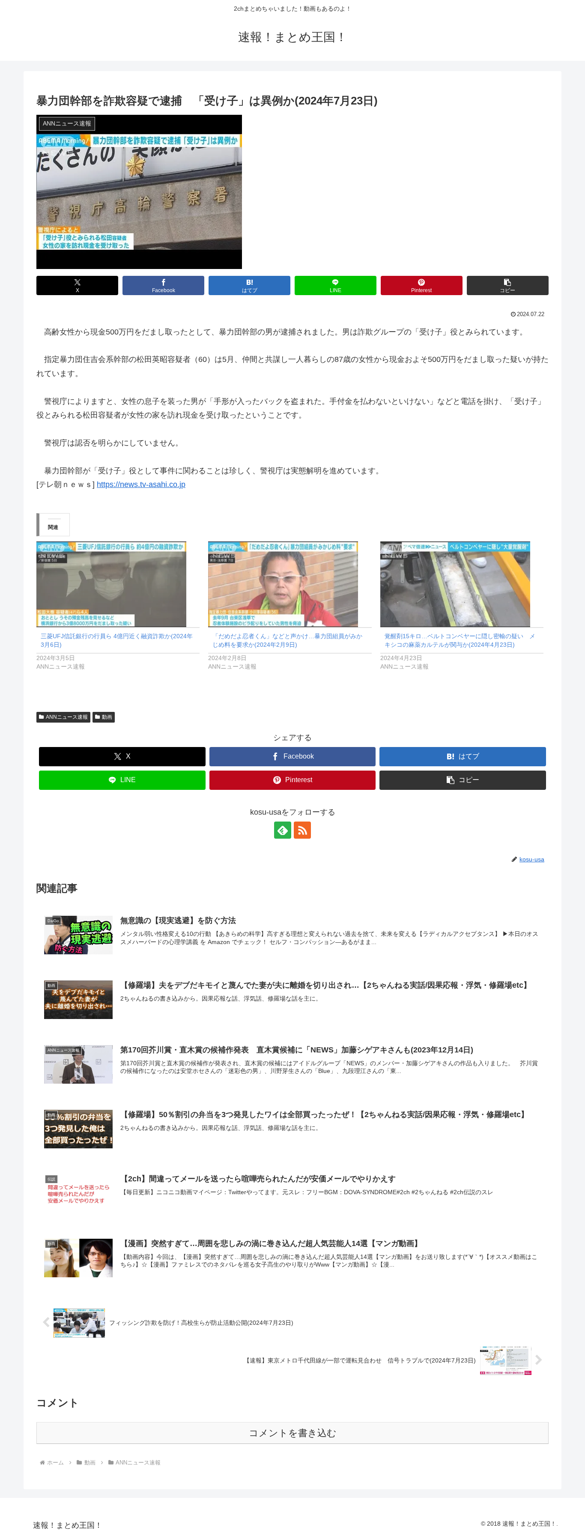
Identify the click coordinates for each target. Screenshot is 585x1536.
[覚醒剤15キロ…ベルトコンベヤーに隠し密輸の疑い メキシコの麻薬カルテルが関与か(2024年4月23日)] (461, 584)
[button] (508, 285)
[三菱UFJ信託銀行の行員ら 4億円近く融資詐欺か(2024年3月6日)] (118, 584)
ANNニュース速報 (67, 717)
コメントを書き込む (293, 1433)
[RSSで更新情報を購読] (302, 830)
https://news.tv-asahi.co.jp (141, 484)
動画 (107, 717)
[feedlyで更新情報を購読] (282, 830)
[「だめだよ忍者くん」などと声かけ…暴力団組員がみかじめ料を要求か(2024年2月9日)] (289, 584)
